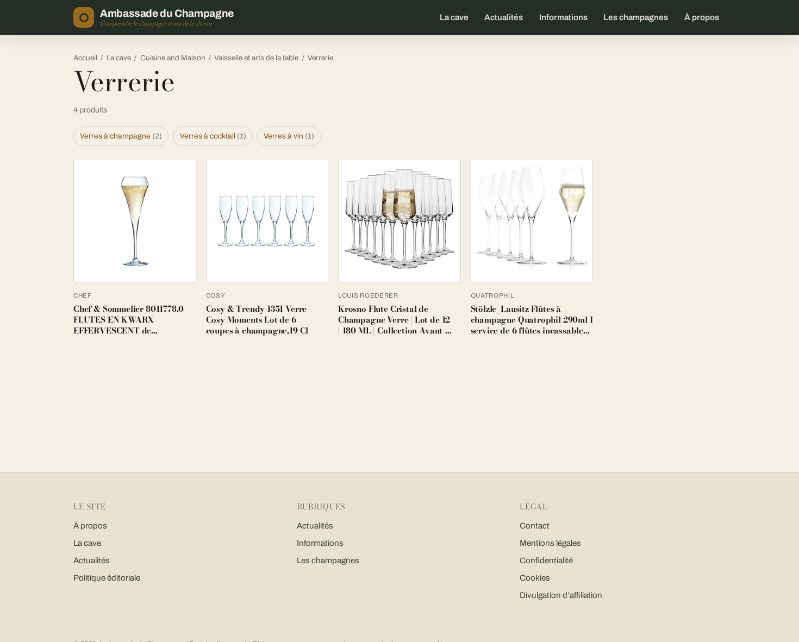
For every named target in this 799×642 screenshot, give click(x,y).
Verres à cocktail (213, 136)
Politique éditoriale (106, 578)
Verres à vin (289, 136)
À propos (701, 17)
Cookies (535, 578)
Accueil (85, 58)
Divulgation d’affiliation (561, 595)
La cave (454, 17)
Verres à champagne (121, 136)
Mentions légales (550, 543)
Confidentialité (546, 560)
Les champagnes (635, 17)
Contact (535, 525)
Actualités (503, 17)
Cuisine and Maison (172, 58)
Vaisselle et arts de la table (256, 58)
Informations (563, 17)
